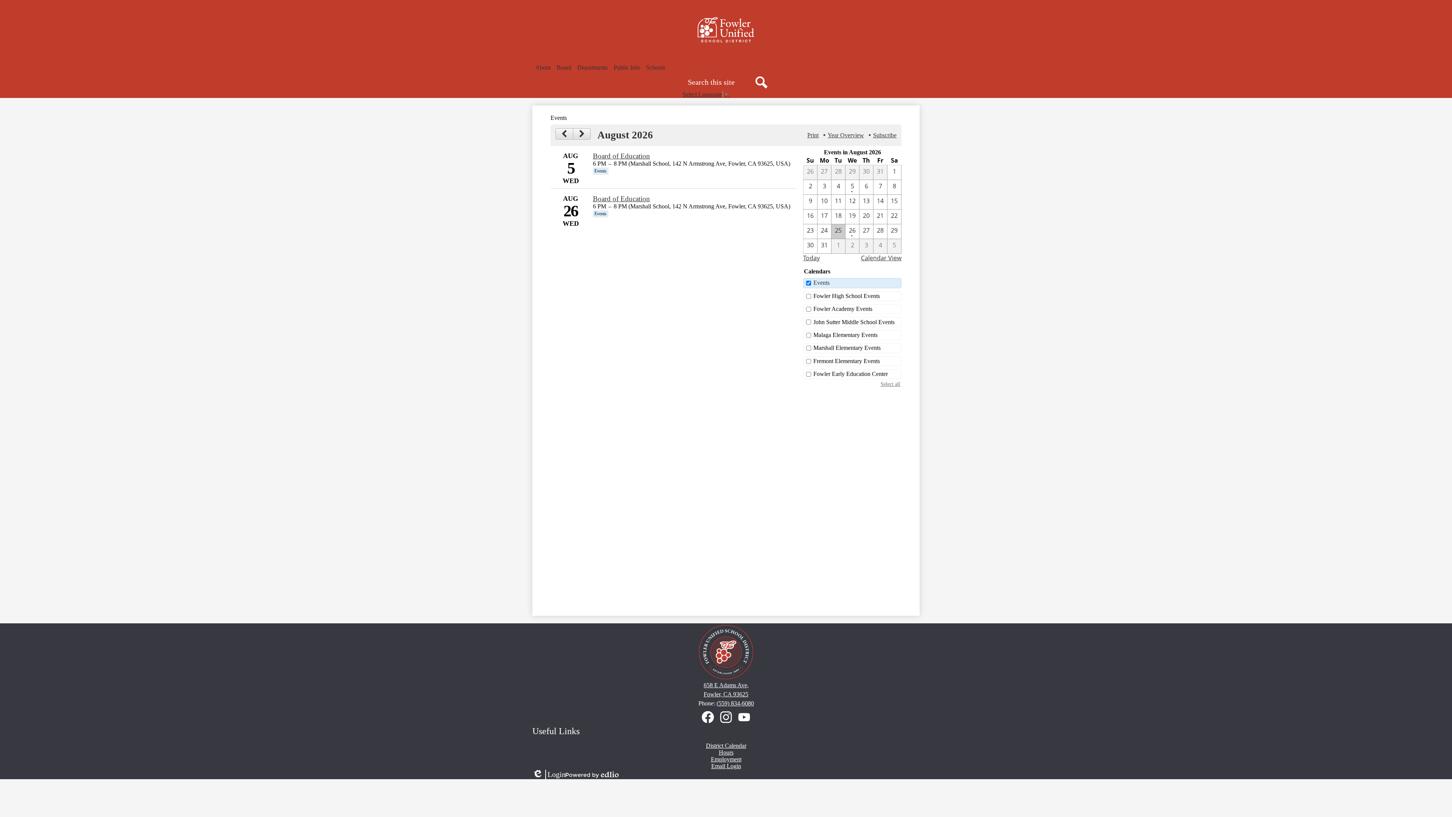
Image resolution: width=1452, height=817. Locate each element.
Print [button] (813, 135)
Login (549, 774)
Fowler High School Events (846, 296)
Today (811, 258)
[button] (543, 67)
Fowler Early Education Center (850, 374)
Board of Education (621, 156)
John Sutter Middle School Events (854, 322)
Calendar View (881, 258)
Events (821, 283)
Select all (890, 384)
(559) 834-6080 (735, 703)
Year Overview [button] (846, 135)
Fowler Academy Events (842, 309)
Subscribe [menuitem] (885, 135)
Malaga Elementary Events (845, 335)
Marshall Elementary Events (847, 348)
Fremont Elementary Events (846, 361)
